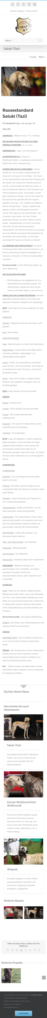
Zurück (33, 57)
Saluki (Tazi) (14, 745)
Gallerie (16, 912)
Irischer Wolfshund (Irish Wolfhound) (10, 912)
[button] (6, 913)
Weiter (41, 57)
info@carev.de (31, 11)
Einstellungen (36, 995)
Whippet (12, 869)
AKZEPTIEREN (23, 1013)
